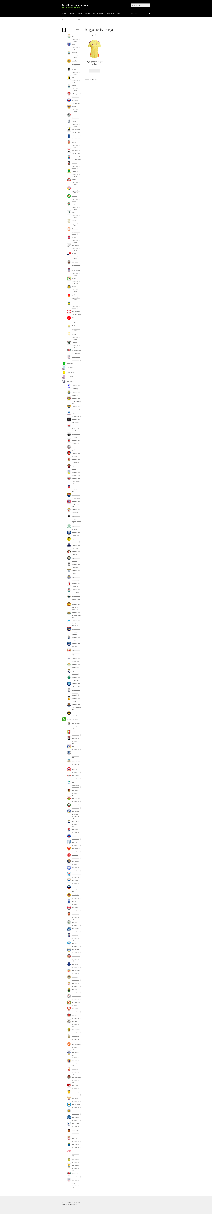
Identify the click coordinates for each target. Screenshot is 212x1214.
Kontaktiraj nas (110, 13)
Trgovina (71, 13)
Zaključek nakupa (98, 13)
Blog (118, 13)
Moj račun (87, 13)
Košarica (79, 13)
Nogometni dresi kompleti (69, 1204)
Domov (64, 13)
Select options (94, 71)
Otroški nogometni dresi (75, 5)
